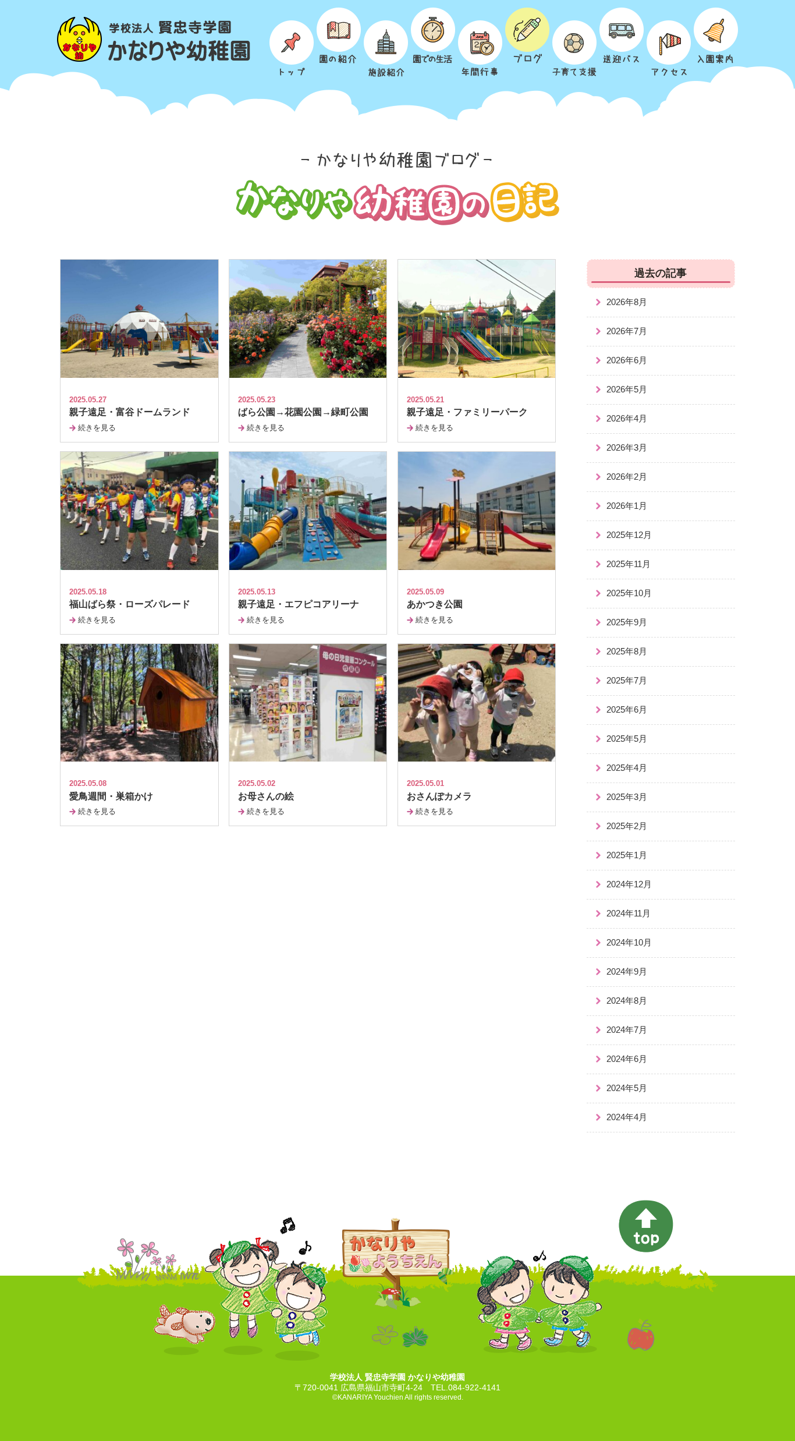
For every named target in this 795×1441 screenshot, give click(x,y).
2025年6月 (626, 709)
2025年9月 (626, 622)
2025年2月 (626, 826)
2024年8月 (626, 1000)
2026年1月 (626, 506)
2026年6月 (626, 360)
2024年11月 (628, 913)
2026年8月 (626, 302)
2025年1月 (626, 855)
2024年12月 (629, 884)
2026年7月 (626, 331)
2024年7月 (626, 1030)
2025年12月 (629, 535)
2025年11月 (628, 564)
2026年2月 (626, 476)
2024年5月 (626, 1088)
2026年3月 (626, 447)
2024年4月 (626, 1117)
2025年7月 (626, 680)
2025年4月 (626, 768)
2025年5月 (626, 738)
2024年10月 (629, 942)
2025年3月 (626, 797)
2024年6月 (626, 1059)
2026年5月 (626, 389)
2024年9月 (626, 971)
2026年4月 (626, 418)
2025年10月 (629, 593)
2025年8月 (626, 651)
